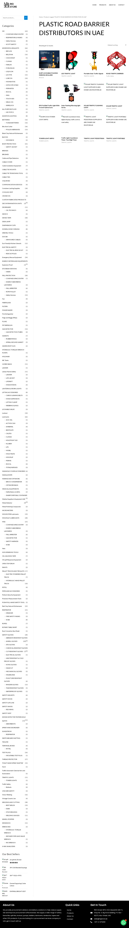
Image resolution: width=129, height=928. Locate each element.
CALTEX (8, 433)
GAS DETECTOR (7, 329)
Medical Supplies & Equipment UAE (13, 499)
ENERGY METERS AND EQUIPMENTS (14, 261)
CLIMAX (9, 61)
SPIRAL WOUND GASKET (14, 342)
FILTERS (5, 306)
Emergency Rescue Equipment (12, 257)
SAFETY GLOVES (7, 635)
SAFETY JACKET (11, 147)
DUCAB (4, 236)
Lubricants (5, 417)
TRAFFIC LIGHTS (8, 777)
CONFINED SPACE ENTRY (15, 34)
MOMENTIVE (10, 81)
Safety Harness (11, 41)
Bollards (8, 787)
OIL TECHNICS (11, 210)
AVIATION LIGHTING (9, 116)
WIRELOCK (10, 105)
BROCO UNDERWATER (14, 482)
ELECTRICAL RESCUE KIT (14, 250)
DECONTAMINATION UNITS (12, 203)
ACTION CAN (10, 423)
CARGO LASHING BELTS (14, 395)
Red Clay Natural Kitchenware (12, 606)
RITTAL (8, 749)
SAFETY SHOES (7, 706)
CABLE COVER (7, 162)
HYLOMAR (6, 356)
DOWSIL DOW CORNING (11, 229)
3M (3, 31)
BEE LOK (9, 51)
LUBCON (9, 78)
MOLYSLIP (9, 457)
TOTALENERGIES (11, 467)
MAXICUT (9, 668)
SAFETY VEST (6, 713)
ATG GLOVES (10, 644)
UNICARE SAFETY (8, 791)
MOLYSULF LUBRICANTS (10, 518)
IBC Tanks (5, 360)
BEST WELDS (10, 805)
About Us (112, 5)
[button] (123, 922)
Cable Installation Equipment (11, 166)
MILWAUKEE (10, 675)
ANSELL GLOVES (11, 641)
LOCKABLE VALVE (8, 409)
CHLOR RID (6, 181)
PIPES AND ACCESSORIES (11, 591)
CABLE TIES (6, 177)
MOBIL (8, 450)
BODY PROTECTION (9, 144)
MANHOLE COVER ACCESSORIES (13, 471)
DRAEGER (9, 613)
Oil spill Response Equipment (11, 560)
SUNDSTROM (7, 731)
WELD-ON (9, 102)
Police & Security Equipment (11, 595)
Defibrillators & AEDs (13, 492)
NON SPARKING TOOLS (10, 552)
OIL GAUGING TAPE (9, 556)
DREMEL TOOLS (7, 233)
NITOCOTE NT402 (12, 85)
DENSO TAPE (6, 218)
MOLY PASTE (10, 454)
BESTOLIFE (10, 430)
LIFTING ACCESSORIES (10, 392)
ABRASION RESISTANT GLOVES (16, 638)
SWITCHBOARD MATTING (11, 738)
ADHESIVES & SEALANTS (10, 48)
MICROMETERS (7, 510)
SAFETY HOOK (7, 699)
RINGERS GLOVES (12, 684)
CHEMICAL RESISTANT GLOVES (17, 648)
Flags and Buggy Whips (9, 318)
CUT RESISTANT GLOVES (14, 651)
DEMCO (5, 214)
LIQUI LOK (9, 71)
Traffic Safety (6, 784)
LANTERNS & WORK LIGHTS (11, 388)
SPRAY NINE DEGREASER (10, 727)
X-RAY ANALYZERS (8, 846)
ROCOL (8, 92)
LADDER (5, 368)
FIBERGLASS (6, 302)
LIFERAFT (9, 381)
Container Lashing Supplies (11, 188)
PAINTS (4, 567)
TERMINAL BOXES (8, 746)
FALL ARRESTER (11, 288)
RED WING (10, 709)
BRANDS (5, 150)
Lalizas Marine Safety (9, 371)
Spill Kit (4, 721)
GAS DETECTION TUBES (14, 332)
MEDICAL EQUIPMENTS (10, 489)
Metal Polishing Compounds (11, 506)
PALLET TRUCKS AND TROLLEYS (13, 571)
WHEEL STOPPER (8, 819)
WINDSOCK (6, 823)
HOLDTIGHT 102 (11, 440)
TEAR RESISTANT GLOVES (15, 688)
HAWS (8, 272)
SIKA (7, 95)
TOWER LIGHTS (11, 780)
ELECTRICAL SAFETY (9, 247)
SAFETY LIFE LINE (8, 703)
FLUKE (4, 321)
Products (102, 5)
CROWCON (6, 196)
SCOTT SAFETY (11, 44)
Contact (121, 5)
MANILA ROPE (7, 475)
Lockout (4, 413)
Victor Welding (7, 795)
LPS (7, 447)
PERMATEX (10, 88)
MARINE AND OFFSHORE (11, 479)
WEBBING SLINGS (12, 405)
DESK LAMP (6, 221)
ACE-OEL (9, 420)
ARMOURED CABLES (13, 239)
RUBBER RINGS (11, 339)
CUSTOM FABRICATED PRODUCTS (14, 200)
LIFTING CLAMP (11, 402)
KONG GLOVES (11, 664)
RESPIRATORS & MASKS (14, 37)
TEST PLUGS (6, 752)
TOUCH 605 (10, 98)
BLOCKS (5, 137)
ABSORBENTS (10, 724)
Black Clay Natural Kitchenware (12, 133)
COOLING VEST (7, 192)
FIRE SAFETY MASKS (13, 616)
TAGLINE (5, 742)
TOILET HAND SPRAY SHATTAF (12, 763)
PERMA (8, 460)
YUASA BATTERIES (12, 123)
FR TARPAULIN (7, 325)
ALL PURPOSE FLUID (9, 109)
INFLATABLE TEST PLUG (14, 755)
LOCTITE (9, 75)
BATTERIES (6, 120)
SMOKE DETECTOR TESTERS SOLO (14, 717)
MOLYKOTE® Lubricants (10, 514)
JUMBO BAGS (7, 364)
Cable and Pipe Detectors (10, 158)
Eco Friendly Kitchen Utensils (11, 243)
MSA (3, 522)
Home (94, 5)
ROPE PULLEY (11, 292)
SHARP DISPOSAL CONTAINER (16, 495)
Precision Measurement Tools (11, 598)
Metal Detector (7, 503)
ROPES (4, 623)
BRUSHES (5, 154)
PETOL (4, 587)
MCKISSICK (10, 140)
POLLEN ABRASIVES (13, 129)
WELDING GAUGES (12, 815)
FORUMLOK (10, 68)
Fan (3, 299)
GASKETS (5, 336)
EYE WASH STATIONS (9, 269)
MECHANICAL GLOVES (14, 671)
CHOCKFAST (10, 58)
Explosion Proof (7, 265)
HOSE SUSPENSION (12, 399)
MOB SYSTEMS (11, 385)
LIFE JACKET (10, 378)
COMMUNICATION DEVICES (12, 184)
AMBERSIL (9, 427)
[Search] (26, 18)
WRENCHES (6, 827)
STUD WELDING (11, 812)
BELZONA (9, 54)
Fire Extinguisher (7, 314)
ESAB (8, 809)
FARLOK (9, 65)
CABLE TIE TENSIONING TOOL (12, 173)
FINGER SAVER (7, 310)
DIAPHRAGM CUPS (9, 225)
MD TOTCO (10, 112)
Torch (4, 767)
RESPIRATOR (6, 610)
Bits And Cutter (7, 126)
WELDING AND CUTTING (11, 802)
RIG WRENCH (10, 842)
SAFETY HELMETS (8, 695)
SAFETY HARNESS (12, 541)
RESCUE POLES (11, 253)
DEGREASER (6, 207)
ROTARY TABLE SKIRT (9, 627)
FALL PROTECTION (8, 275)
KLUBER (9, 443)
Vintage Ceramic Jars (9, 798)
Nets (3, 548)
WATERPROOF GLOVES (14, 691)
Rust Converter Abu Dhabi (10, 631)
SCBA (8, 545)
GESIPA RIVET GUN (8, 346)
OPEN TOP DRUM (8, 563)
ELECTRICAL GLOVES (13, 655)
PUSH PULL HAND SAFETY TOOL (13, 602)
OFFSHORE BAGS (12, 485)
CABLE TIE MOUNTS (9, 169)
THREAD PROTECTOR (9, 759)
